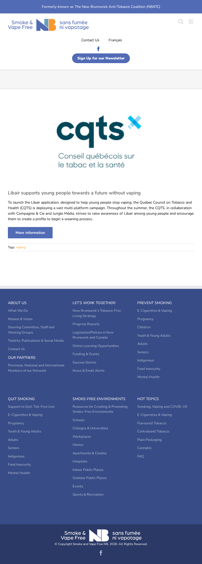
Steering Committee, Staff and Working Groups (31, 330)
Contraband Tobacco (153, 431)
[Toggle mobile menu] (191, 21)
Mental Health (148, 377)
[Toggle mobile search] (180, 21)
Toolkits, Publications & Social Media (36, 340)
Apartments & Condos (90, 453)
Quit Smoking (21, 398)
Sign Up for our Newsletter (101, 58)
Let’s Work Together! (94, 302)
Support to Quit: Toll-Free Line (31, 406)
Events (78, 486)
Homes (78, 444)
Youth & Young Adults (153, 335)
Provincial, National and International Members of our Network (36, 368)
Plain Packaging (149, 439)
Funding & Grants (86, 354)
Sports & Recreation (88, 494)
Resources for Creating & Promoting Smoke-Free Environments (100, 409)
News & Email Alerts (88, 370)
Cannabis (144, 448)
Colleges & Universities (90, 428)
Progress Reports (86, 324)
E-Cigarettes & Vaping (154, 310)
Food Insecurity (148, 368)
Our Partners (22, 357)
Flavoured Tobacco (151, 423)
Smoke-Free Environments (99, 398)
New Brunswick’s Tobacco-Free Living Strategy (97, 313)
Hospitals (80, 461)
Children (143, 327)
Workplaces (82, 436)
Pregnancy (145, 319)
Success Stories (84, 362)
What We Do (18, 310)
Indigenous (145, 360)
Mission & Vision (20, 319)
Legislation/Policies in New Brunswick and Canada (93, 335)
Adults (142, 343)
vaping (21, 247)
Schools (78, 420)
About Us (17, 302)
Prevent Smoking (154, 302)
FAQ (140, 456)
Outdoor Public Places (90, 478)
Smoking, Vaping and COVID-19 (162, 406)
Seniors (143, 352)
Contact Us (90, 40)
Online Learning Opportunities (96, 346)
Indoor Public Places (88, 469)
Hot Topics (148, 398)
